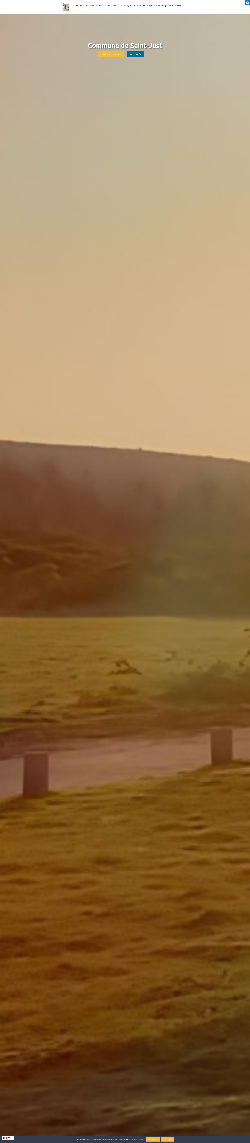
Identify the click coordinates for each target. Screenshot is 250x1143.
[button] (183, 6)
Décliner (167, 1139)
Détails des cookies (136, 1139)
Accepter (153, 1139)
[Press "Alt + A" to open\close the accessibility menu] (247, 2)
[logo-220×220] (66, 3)
